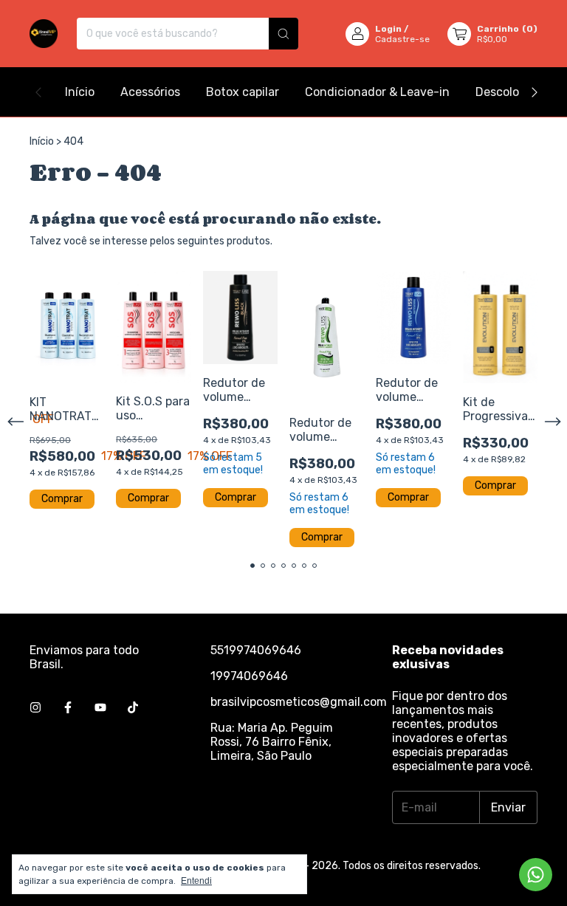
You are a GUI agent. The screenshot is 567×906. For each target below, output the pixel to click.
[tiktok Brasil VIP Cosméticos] (133, 708)
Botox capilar (242, 92)
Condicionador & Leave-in (377, 92)
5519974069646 (255, 650)
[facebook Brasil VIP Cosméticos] (68, 708)
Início (79, 92)
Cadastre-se (402, 39)
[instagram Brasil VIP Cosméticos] (35, 708)
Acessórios (150, 92)
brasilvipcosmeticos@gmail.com (298, 702)
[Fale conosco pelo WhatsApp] (535, 874)
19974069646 (249, 676)
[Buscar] (283, 33)
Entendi (196, 881)
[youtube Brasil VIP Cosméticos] (100, 708)
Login (388, 29)
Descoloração (512, 92)
